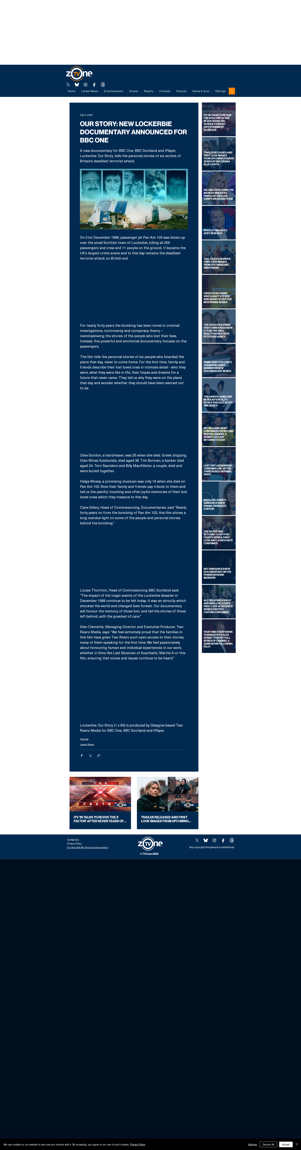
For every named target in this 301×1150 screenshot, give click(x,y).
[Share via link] (98, 755)
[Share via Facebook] (81, 755)
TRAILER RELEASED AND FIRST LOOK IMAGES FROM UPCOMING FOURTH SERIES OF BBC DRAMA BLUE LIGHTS (165, 819)
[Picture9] (103, 84)
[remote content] (133, 292)
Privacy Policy (137, 1144)
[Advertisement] (63, 8)
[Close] (297, 1144)
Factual (84, 739)
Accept (286, 1144)
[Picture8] (77, 84)
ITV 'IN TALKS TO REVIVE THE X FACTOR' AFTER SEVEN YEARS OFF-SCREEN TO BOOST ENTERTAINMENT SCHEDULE (100, 819)
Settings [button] (252, 1144)
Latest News (87, 744)
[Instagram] (85, 84)
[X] (68, 84)
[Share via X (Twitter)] (90, 755)
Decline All (268, 1144)
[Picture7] (94, 84)
